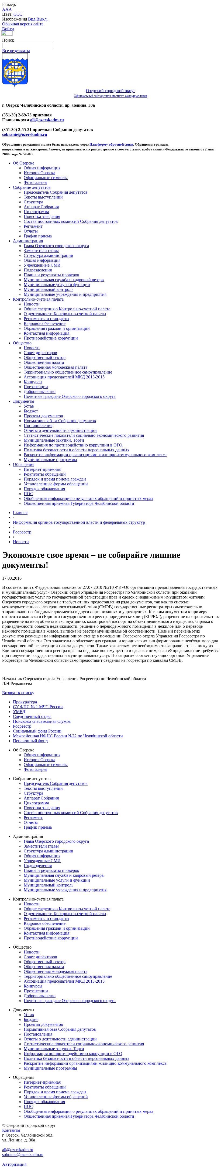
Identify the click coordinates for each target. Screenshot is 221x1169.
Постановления (38, 425)
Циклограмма (36, 211)
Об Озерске (23, 163)
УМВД (19, 711)
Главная (20, 512)
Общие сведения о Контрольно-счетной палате (67, 309)
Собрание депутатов (32, 187)
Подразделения (38, 270)
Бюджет (31, 411)
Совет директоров (40, 352)
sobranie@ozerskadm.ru (24, 134)
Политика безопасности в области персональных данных (76, 450)
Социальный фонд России (37, 731)
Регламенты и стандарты (46, 318)
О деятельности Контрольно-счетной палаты (65, 313)
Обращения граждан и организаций (57, 328)
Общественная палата (44, 362)
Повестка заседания (42, 216)
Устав (29, 406)
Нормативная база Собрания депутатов (60, 420)
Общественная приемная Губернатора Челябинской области (79, 503)
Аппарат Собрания (41, 206)
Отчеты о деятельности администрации (60, 430)
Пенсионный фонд (30, 740)
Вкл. (32, 19)
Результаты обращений (45, 474)
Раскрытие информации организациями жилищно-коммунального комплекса (95, 454)
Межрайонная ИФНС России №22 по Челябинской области (68, 736)
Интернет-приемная (42, 469)
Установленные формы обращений (56, 484)
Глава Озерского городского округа (56, 245)
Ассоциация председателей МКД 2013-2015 (64, 377)
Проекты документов (43, 416)
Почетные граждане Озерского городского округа (70, 396)
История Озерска (39, 172)
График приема (38, 236)
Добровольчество (40, 391)
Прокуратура (25, 702)
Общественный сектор (44, 357)
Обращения (23, 464)
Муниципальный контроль (48, 289)
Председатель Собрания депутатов (56, 192)
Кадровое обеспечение (44, 323)
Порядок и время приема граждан (55, 479)
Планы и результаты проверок (51, 275)
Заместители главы (41, 250)
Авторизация (14, 1164)
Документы (23, 401)
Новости (32, 304)
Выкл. (42, 19)
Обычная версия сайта (22, 24)
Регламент (33, 226)
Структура (33, 202)
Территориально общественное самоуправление (68, 372)
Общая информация (42, 168)
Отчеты (31, 231)
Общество (22, 343)
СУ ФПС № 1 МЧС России (38, 706)
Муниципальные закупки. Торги (54, 440)
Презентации (36, 386)
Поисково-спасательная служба (42, 721)
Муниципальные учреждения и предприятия (65, 294)
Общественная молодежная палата (55, 367)
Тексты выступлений (43, 197)
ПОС (28, 493)
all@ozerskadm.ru (47, 119)
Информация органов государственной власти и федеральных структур (79, 522)
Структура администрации (48, 255)
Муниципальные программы (50, 459)
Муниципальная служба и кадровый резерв (64, 279)
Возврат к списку (18, 692)
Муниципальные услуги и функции (57, 284)
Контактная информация (46, 333)
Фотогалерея (35, 182)
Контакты (11, 1130)
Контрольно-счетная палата (38, 299)
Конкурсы (33, 381)
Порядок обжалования (44, 488)
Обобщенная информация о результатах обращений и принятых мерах (88, 498)
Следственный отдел (32, 716)
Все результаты (16, 50)
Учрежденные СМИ (42, 265)
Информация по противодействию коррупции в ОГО (73, 445)
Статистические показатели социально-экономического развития (84, 435)
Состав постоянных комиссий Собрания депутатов (71, 221)
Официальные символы (46, 177)
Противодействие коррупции (51, 338)
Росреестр (22, 532)
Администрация (28, 240)
